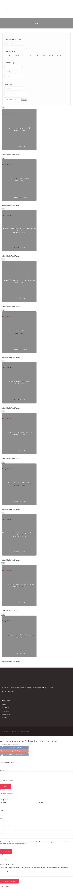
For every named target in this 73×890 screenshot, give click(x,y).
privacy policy (22, 843)
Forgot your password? (6, 793)
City (1, 818)
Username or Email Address (8, 762)
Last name (42, 802)
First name (3, 802)
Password (3, 770)
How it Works (6, 708)
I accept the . (10, 744)
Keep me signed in (7, 780)
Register (2, 789)
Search (24, 99)
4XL (9, 55)
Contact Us (5, 717)
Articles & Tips (6, 714)
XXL (51, 55)
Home (4, 704)
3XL (59, 55)
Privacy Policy (6, 711)
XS (17, 55)
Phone (1, 810)
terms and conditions (13, 744)
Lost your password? (6, 859)
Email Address (4, 826)
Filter (3, 107)
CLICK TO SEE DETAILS (20, 146)
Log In (1, 855)
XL (44, 55)
